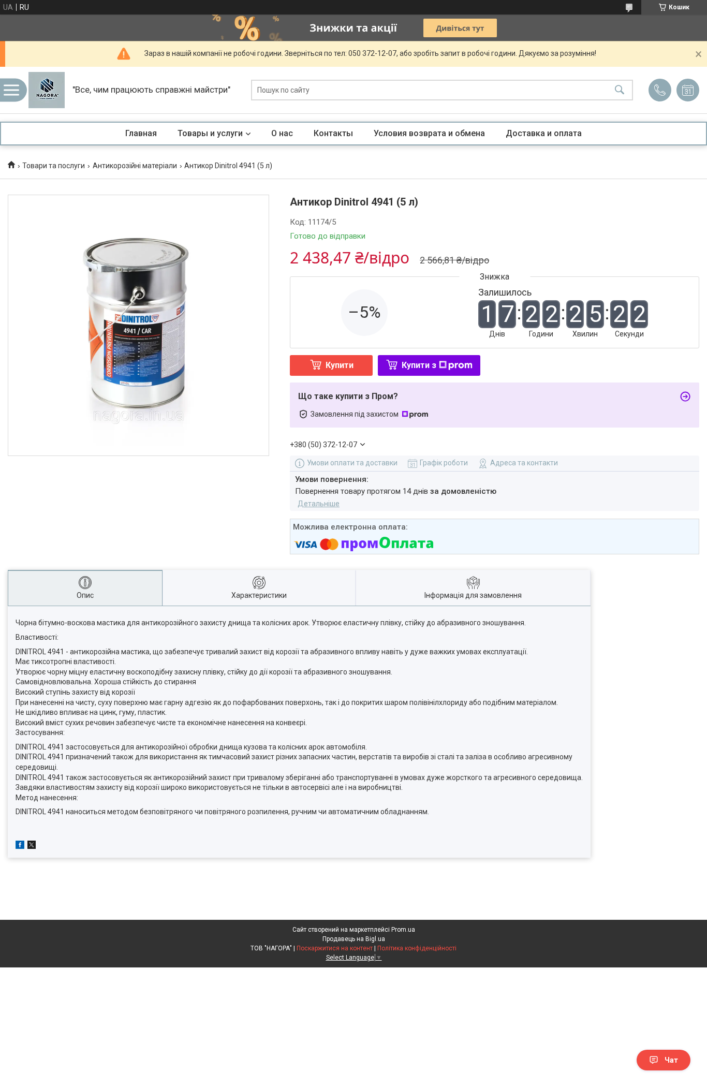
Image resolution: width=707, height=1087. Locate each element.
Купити (340, 365)
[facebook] (20, 846)
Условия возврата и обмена (429, 133)
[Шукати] (619, 90)
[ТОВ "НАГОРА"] (46, 90)
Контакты (333, 133)
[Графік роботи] (687, 90)
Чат (671, 1060)
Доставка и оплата (544, 133)
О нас (282, 133)
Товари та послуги (53, 165)
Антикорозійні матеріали (135, 165)
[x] (31, 846)
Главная (141, 133)
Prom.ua (403, 929)
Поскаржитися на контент (335, 948)
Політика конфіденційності (416, 948)
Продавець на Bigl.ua (353, 939)
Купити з (419, 365)
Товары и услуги (210, 133)
